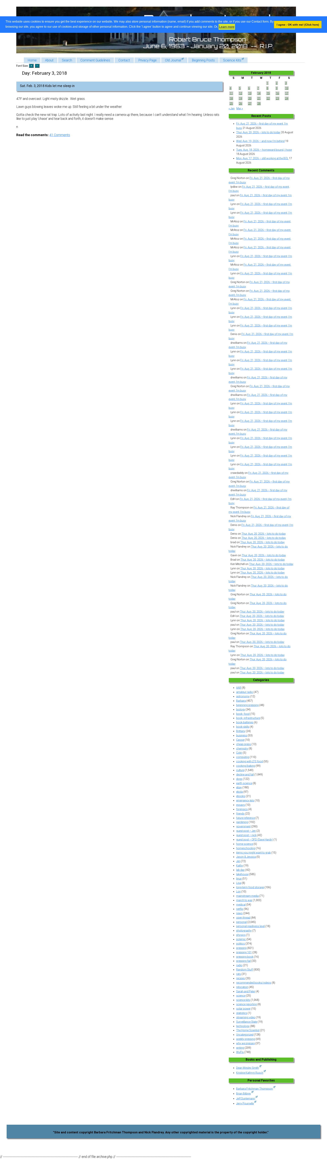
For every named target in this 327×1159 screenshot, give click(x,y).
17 (286, 93)
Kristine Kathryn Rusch (249, 1072)
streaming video (245, 1017)
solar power (243, 1008)
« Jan (232, 108)
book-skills (242, 726)
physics (241, 934)
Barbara (241, 700)
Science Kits (232, 60)
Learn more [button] (226, 26)
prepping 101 (244, 952)
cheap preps (243, 744)
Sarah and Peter (245, 991)
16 (277, 93)
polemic (241, 939)
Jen (238, 861)
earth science (244, 783)
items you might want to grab (253, 852)
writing (240, 1047)
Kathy (239, 865)
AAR (238, 687)
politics (240, 943)
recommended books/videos (253, 982)
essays (240, 804)
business (241, 735)
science (240, 995)
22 (268, 98)
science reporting (246, 1004)
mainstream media (247, 895)
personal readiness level (250, 926)
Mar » (239, 108)
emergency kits (245, 800)
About (49, 60)
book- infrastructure (248, 718)
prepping (241, 947)
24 (286, 98)
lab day (240, 869)
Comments (59, 135)
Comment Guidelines (95, 60)
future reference (245, 817)
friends (240, 813)
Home (32, 60)
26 (240, 103)
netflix (239, 908)
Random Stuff (244, 969)
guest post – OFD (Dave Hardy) (254, 839)
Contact (124, 60)
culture (240, 770)
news (239, 913)
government (243, 826)
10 (286, 88)
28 (258, 103)
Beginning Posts (203, 60)
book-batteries (244, 722)
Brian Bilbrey (243, 1093)
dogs (239, 778)
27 (249, 103)
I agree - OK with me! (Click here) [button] (298, 24)
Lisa (238, 882)
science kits (243, 999)
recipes (240, 978)
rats (238, 973)
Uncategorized (244, 1034)
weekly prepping (245, 1039)
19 (240, 98)
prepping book (244, 956)
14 (258, 93)
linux (239, 878)
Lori (238, 891)
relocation (242, 987)
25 (231, 103)
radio (239, 965)
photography (244, 930)
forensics (242, 809)
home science (244, 843)
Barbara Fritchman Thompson (254, 1088)
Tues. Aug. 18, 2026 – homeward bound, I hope (264, 149)
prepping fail (243, 960)
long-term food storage (250, 887)
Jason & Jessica (246, 856)
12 (240, 93)
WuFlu (240, 1052)
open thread (243, 917)
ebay (239, 787)
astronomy (243, 696)
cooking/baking (245, 765)
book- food (243, 713)
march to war (244, 900)
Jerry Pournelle (245, 1103)
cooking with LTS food (249, 761)
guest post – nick (246, 835)
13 (249, 93)
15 (268, 93)
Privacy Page (147, 60)
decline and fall (245, 774)
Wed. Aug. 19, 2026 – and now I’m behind (260, 141)
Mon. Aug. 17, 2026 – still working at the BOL (262, 158)
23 (277, 98)
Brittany (240, 731)
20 (249, 98)
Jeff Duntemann (245, 1098)
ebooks (240, 796)
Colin (239, 752)
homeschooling (245, 848)
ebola (239, 791)
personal (241, 922)
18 (231, 98)
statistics (241, 1013)
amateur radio (244, 692)
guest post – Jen (246, 830)
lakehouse (242, 874)
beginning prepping (247, 705)
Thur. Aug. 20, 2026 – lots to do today (258, 132)
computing (242, 757)
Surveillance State (246, 1021)
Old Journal (173, 60)
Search (67, 60)
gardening (242, 822)
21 (258, 98)
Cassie (240, 739)
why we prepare (245, 1043)
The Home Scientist (247, 1030)
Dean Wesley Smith (247, 1067)
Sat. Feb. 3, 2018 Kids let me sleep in (47, 86)
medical (241, 904)
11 (231, 93)
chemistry (242, 748)
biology (240, 709)
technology (243, 1026)
